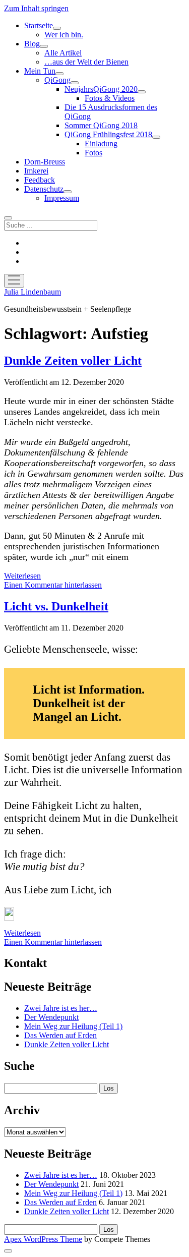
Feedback (39, 180)
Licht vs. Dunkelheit (56, 606)
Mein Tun (39, 71)
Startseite (38, 25)
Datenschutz (44, 189)
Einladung (101, 143)
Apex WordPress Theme (43, 1239)
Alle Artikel (63, 52)
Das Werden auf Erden (60, 1035)
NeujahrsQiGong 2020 (101, 89)
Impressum (61, 198)
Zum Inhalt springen (36, 8)
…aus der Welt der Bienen (86, 62)
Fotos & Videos (110, 98)
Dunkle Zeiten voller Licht (73, 360)
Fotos (93, 152)
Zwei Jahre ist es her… (60, 1008)
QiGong (57, 80)
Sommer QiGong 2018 (101, 125)
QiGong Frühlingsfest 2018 (108, 134)
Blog (32, 43)
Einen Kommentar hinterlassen (53, 585)
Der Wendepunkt (51, 1017)
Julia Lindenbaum (32, 292)
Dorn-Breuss (44, 161)
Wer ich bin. (63, 34)
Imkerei (36, 170)
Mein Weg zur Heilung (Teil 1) (73, 1026)
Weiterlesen (22, 576)
